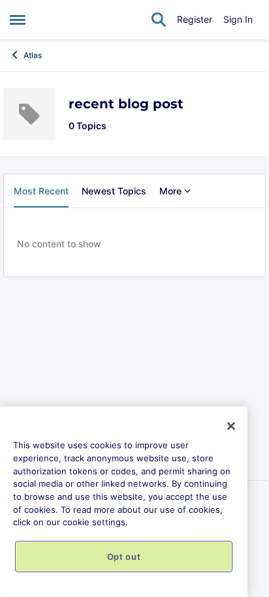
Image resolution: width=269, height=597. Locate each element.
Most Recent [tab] (41, 190)
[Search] (158, 19)
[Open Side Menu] (17, 19)
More (170, 190)
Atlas (33, 55)
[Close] (231, 426)
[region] (123, 501)
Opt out (124, 556)
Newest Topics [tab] (114, 190)
